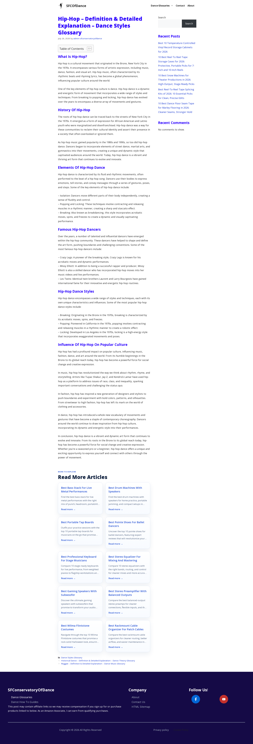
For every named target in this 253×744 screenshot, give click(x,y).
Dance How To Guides (24, 702)
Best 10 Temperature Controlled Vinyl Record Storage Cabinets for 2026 (176, 47)
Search (162, 17)
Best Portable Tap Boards (77, 522)
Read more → (68, 509)
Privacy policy (161, 729)
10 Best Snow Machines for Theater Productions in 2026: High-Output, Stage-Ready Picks (176, 80)
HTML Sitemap (141, 706)
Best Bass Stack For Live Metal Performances (76, 489)
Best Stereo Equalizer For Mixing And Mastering (124, 558)
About (191, 5)
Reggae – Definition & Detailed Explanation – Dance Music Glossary (93, 663)
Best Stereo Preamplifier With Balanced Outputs (127, 593)
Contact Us (138, 702)
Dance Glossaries (160, 5)
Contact (180, 5)
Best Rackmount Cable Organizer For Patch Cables (125, 627)
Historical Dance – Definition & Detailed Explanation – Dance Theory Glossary (98, 660)
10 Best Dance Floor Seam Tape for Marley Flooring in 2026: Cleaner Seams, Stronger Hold (176, 108)
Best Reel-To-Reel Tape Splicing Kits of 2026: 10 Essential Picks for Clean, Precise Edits (176, 94)
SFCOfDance (76, 5)
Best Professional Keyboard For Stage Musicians (78, 558)
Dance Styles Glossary (71, 657)
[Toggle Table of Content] (88, 48)
